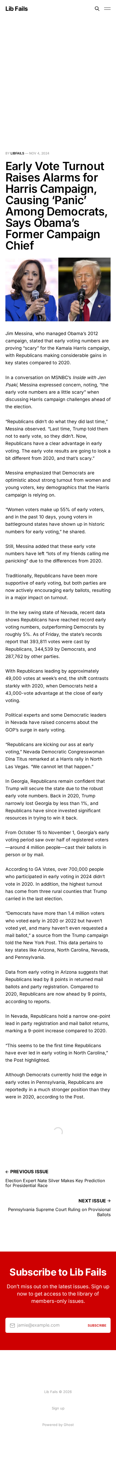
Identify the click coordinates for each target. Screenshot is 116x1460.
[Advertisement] (58, 78)
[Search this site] (97, 9)
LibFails (17, 153)
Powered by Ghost (58, 1424)
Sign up (58, 1408)
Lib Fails (16, 9)
